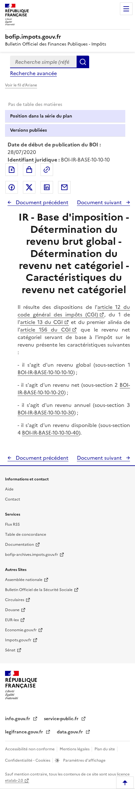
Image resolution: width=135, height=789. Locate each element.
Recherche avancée (33, 73)
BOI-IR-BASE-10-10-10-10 (45, 372)
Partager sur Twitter (29, 187)
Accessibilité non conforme (30, 749)
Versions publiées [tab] (28, 130)
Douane (12, 610)
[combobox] (43, 62)
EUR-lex (12, 620)
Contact (12, 499)
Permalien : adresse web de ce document (46, 169)
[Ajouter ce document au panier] (29, 169)
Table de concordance (25, 534)
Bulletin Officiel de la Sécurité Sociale (39, 590)
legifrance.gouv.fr (24, 732)
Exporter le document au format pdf (11, 169)
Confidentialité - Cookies (28, 760)
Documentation (19, 544)
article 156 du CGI (45, 329)
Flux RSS (12, 524)
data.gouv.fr (70, 732)
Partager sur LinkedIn (46, 187)
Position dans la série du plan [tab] (41, 116)
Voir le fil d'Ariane (21, 85)
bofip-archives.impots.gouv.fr (31, 554)
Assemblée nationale (23, 580)
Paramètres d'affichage (83, 760)
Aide (9, 489)
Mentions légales (75, 749)
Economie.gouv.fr (21, 630)
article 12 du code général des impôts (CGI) (74, 310)
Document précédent (41, 202)
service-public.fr (62, 718)
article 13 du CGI (41, 322)
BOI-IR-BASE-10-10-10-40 (50, 432)
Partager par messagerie (64, 187)
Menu (126, 9)
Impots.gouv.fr (18, 640)
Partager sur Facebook (11, 187)
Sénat (10, 650)
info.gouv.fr (18, 718)
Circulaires (14, 600)
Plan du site (105, 749)
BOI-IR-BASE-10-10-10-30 (46, 412)
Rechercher (83, 62)
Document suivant (100, 202)
